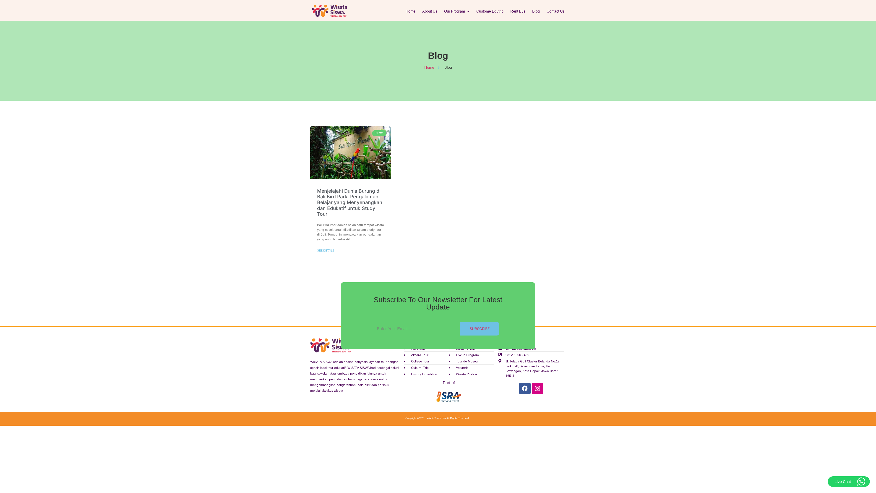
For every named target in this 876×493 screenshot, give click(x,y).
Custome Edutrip (489, 11)
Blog (536, 11)
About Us (429, 11)
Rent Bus (517, 11)
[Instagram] (537, 388)
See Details (325, 250)
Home (410, 11)
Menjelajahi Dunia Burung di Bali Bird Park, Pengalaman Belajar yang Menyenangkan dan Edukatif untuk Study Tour (349, 202)
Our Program (454, 11)
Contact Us (556, 11)
